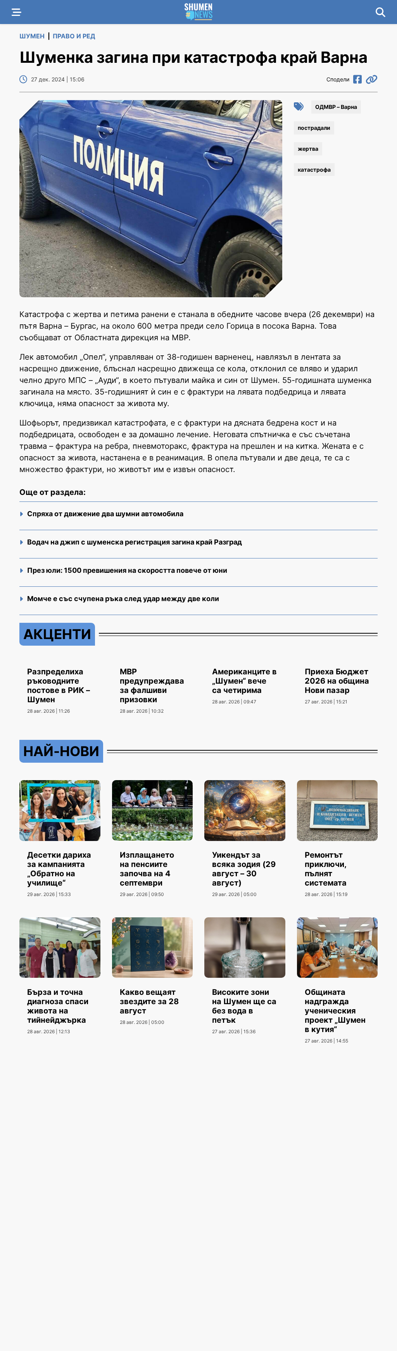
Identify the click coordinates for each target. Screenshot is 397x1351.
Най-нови (61, 751)
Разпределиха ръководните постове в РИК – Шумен (58, 685)
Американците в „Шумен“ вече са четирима (244, 681)
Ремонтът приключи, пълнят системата (326, 868)
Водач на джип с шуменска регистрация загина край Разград (134, 542)
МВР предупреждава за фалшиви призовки (152, 685)
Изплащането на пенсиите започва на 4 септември (147, 868)
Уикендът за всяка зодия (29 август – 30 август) (244, 868)
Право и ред (74, 36)
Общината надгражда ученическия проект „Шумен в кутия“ (335, 1010)
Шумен (32, 36)
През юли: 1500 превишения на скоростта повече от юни (127, 570)
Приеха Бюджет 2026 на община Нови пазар (337, 681)
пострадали (314, 127)
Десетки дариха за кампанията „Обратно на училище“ (59, 868)
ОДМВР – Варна (336, 106)
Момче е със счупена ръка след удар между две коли (123, 599)
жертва (308, 148)
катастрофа (314, 169)
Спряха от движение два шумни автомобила (105, 514)
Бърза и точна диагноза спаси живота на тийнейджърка (57, 1006)
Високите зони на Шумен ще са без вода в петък (244, 1006)
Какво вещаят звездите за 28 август (149, 1001)
